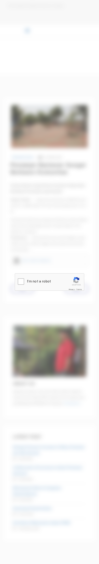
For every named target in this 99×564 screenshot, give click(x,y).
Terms (79, 289)
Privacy (72, 289)
